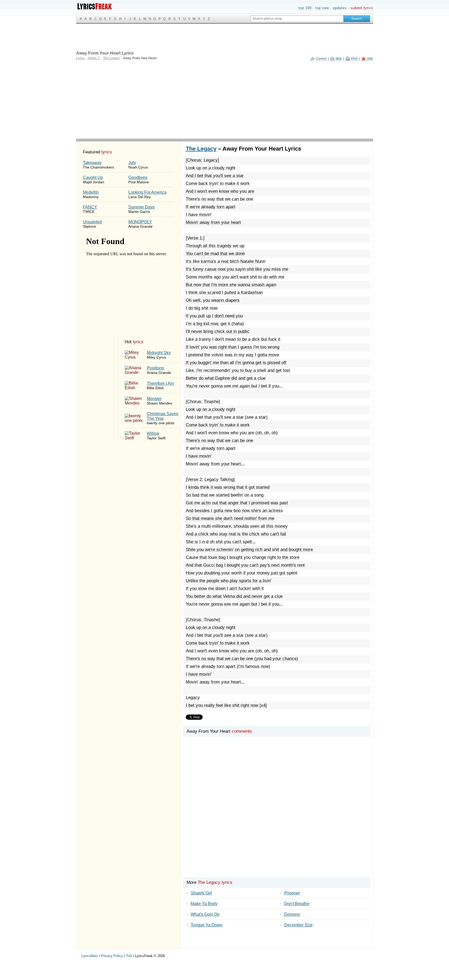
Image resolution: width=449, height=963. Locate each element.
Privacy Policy (112, 956)
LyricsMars (89, 956)
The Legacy (201, 148)
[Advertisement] (224, 99)
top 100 (305, 8)
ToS (129, 956)
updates (340, 8)
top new (322, 8)
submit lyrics (362, 8)
